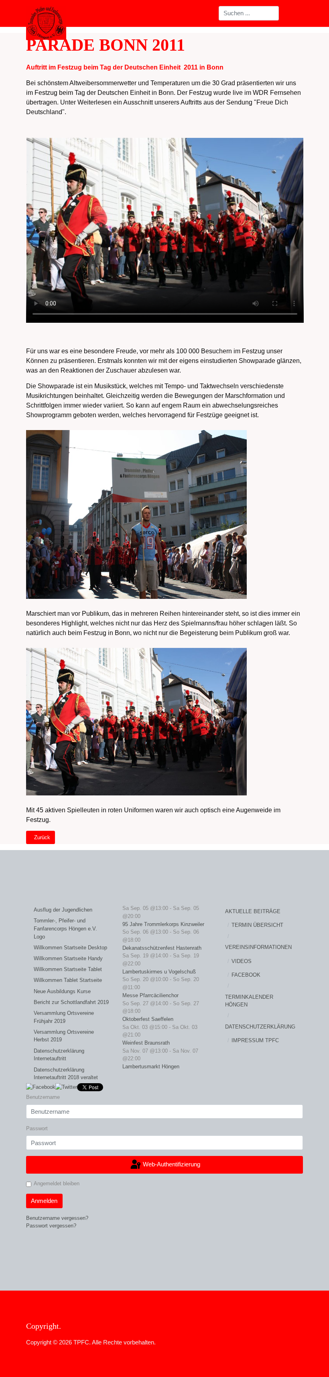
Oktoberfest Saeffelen (147, 1019)
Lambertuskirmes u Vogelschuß (159, 972)
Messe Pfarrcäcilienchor (150, 995)
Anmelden (44, 1200)
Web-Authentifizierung (170, 1164)
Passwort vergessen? (51, 1226)
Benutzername (43, 1097)
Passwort (37, 1128)
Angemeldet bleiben (56, 1183)
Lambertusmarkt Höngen (150, 1066)
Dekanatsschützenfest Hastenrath (161, 948)
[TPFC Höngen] (46, 23)
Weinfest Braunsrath (146, 1043)
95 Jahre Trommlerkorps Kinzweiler (163, 924)
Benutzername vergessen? (57, 1218)
